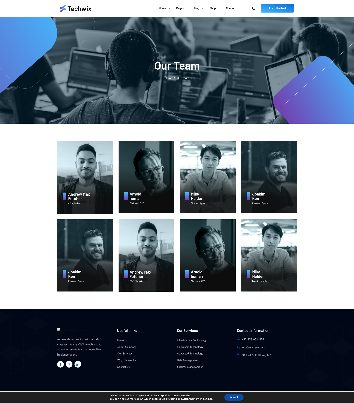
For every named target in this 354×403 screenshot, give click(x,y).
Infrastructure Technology (191, 340)
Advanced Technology (190, 353)
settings (207, 399)
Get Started (277, 8)
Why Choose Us (126, 360)
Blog (196, 8)
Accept (234, 397)
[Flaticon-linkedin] (77, 364)
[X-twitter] (69, 364)
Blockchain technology (190, 347)
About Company (126, 347)
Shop (213, 8)
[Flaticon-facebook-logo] (60, 364)
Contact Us (123, 367)
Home (162, 8)
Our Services (124, 353)
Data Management (187, 360)
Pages (180, 8)
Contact (231, 8)
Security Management (190, 367)
